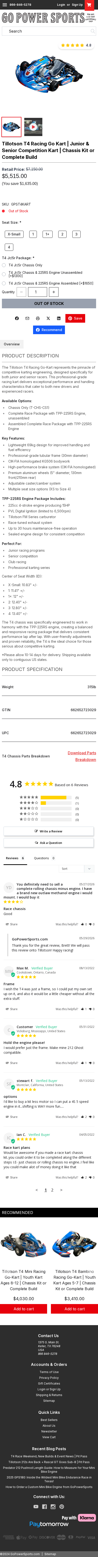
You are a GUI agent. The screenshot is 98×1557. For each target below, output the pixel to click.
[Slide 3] (54, 1318)
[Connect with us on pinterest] (61, 1506)
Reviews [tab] (12, 858)
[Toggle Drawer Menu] (5, 5)
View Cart (49, 1437)
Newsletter (49, 1431)
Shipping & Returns (49, 1395)
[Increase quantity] (54, 292)
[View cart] (89, 5)
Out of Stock (49, 303)
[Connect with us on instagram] (53, 1506)
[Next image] (89, 75)
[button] (49, 75)
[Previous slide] (7, 1273)
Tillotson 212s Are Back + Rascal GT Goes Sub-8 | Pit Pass (49, 1462)
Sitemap (49, 1400)
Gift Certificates (49, 1383)
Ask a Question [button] (51, 843)
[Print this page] (38, 318)
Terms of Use (49, 1372)
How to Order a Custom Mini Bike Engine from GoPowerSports (49, 1487)
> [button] (61, 1190)
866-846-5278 (20, 4)
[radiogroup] (49, 241)
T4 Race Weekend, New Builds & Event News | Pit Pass (49, 1456)
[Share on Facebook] (17, 318)
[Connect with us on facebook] (44, 1506)
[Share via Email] (27, 318)
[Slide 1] (43, 1318)
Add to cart (24, 1308)
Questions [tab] (41, 858)
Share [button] (13, 924)
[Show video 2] (33, 127)
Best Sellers (49, 1420)
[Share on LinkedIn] (59, 318)
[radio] (4, 265)
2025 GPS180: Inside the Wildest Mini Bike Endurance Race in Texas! (49, 1479)
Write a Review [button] (51, 831)
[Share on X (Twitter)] (48, 318)
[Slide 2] (49, 1318)
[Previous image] (8, 75)
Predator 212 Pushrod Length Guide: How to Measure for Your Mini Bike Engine (49, 1469)
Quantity (8, 292)
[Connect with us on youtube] (36, 1506)
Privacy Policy (49, 1378)
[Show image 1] (11, 127)
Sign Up (77, 4)
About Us (49, 1425)
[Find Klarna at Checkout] (49, 1518)
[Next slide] (90, 1273)
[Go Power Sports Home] (49, 18)
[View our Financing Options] (49, 1524)
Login (61, 4)
